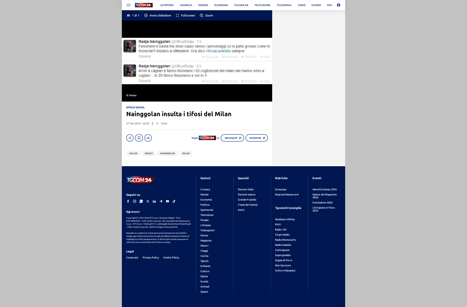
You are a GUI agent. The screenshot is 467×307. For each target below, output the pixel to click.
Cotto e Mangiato (285, 270)
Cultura (204, 271)
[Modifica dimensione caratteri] (148, 138)
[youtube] (167, 201)
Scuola (204, 281)
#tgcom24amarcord (286, 194)
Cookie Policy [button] (171, 257)
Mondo (204, 194)
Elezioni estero (246, 194)
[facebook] (128, 201)
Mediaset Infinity (285, 219)
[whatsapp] (141, 201)
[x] (148, 201)
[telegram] (161, 201)
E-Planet (205, 266)
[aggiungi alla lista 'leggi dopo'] (139, 138)
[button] (157, 15)
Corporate (132, 257)
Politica (204, 204)
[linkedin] (154, 201)
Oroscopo (280, 189)
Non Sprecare (283, 265)
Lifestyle (205, 225)
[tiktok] (174, 201)
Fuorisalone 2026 (322, 202)
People (204, 220)
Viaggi (204, 250)
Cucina (204, 255)
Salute (204, 276)
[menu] (128, 5)
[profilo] (338, 5)
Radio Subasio (283, 244)
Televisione (207, 214)
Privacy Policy (151, 257)
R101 (278, 224)
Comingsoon (282, 250)
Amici (241, 209)
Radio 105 (281, 229)
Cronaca (205, 189)
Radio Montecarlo (285, 239)
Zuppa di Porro (283, 260)
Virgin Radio (282, 234)
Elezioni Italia (246, 189)
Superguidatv (283, 255)
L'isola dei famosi (248, 204)
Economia (206, 199)
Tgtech (204, 261)
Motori (204, 245)
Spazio (204, 291)
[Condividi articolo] (130, 138)
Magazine (206, 240)
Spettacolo (206, 209)
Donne (204, 235)
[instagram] (134, 201)
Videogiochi (207, 230)
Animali (204, 286)
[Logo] (144, 5)
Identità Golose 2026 (324, 189)
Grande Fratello (247, 199)
